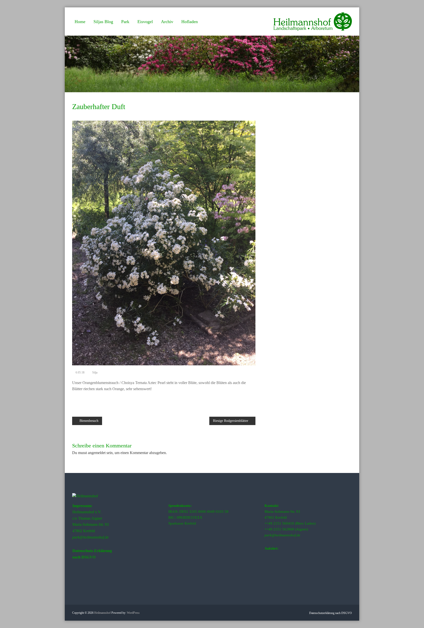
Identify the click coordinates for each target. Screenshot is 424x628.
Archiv (167, 21)
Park (125, 21)
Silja (94, 372)
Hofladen (189, 21)
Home (80, 21)
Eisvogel (145, 21)
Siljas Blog (103, 21)
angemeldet (97, 453)
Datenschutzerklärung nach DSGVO (330, 613)
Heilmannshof (102, 612)
